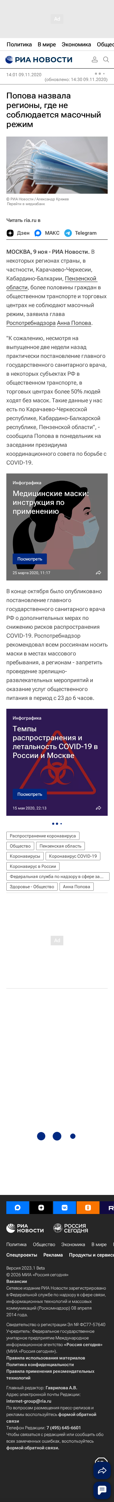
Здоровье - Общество (32, 886)
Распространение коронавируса (43, 835)
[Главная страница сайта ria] (38, 60)
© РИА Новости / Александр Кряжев (37, 199)
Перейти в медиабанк (26, 204)
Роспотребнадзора (31, 322)
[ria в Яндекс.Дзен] (41, 1207)
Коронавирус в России (33, 866)
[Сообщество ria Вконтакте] (64, 1207)
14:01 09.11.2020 (23, 74)
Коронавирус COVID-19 (73, 856)
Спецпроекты (21, 1255)
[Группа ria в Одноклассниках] (88, 1207)
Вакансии (16, 1281)
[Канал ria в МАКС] (17, 1207)
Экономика (73, 1244)
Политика (16, 1244)
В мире (99, 1244)
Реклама (53, 1255)
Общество (20, 845)
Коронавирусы (25, 856)
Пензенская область (60, 845)
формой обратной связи (32, 1447)
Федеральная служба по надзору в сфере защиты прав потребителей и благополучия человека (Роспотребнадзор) (60, 876)
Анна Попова (74, 322)
